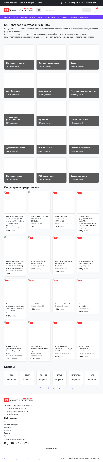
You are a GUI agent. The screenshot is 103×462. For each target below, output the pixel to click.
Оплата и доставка (10, 3)
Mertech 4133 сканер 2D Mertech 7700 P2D (38, 262)
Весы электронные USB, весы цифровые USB (87, 262)
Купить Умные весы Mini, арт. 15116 (87, 305)
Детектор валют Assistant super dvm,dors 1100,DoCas (39, 219)
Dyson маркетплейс (11, 436)
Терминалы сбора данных (79, 17)
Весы (40, 17)
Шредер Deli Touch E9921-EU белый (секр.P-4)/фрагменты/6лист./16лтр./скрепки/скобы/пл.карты (15, 264)
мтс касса (79, 388)
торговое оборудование (24, 388)
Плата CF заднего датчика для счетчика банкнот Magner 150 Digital (14, 349)
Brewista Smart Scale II (62, 304)
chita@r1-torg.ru (12, 414)
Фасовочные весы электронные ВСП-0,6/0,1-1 (61, 219)
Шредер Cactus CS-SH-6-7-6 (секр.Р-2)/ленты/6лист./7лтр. (87, 348)
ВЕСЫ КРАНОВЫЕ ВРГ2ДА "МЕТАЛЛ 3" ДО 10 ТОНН (63, 348)
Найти (87, 10)
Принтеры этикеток (11, 17)
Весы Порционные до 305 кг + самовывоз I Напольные (63, 263)
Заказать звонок (91, 3)
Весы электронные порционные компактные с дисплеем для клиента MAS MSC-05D (39, 349)
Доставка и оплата (10, 422)
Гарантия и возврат (27, 3)
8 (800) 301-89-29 (76, 3)
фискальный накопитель (41, 388)
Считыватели (62, 17)
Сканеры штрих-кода (28, 17)
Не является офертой (35, 459)
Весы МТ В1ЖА (35, 304)
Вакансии (7, 427)
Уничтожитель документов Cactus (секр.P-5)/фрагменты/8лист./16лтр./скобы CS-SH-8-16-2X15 (87, 221)
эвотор (7, 388)
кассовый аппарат (69, 388)
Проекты (7, 433)
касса (13, 388)
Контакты (40, 3)
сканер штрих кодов (55, 388)
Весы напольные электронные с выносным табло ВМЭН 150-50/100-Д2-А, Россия (15, 307)
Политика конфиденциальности (15, 459)
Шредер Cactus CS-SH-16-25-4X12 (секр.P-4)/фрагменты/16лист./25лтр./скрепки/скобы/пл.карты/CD (15, 221)
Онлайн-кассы (50, 17)
